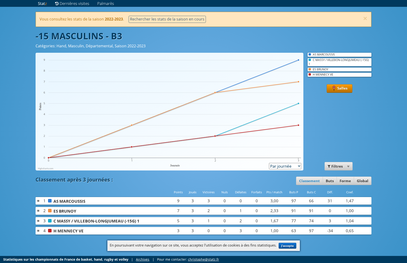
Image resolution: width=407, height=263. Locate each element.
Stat (42, 3)
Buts (330, 180)
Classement (309, 180)
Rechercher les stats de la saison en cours (167, 19)
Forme (345, 180)
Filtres (337, 166)
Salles (341, 88)
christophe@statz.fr (203, 259)
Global (362, 180)
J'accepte (287, 246)
